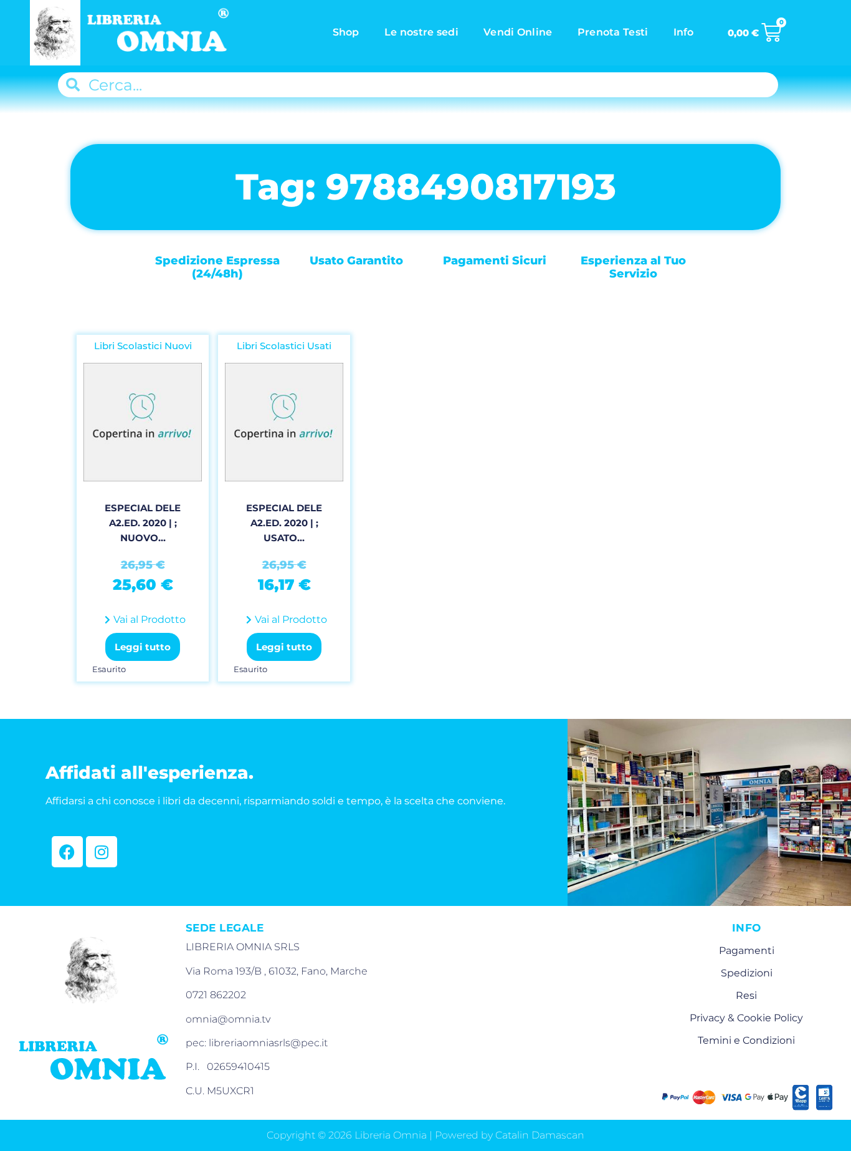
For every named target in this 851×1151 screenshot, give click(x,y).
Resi (746, 995)
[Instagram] (101, 851)
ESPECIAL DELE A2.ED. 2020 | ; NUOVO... (143, 523)
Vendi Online (518, 32)
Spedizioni (747, 973)
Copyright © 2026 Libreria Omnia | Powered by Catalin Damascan (425, 1135)
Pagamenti (746, 950)
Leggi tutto (143, 647)
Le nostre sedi (421, 32)
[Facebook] (67, 851)
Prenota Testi (613, 32)
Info (683, 32)
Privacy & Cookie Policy (746, 1018)
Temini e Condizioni (746, 1040)
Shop (346, 32)
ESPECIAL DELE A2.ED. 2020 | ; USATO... (284, 523)
